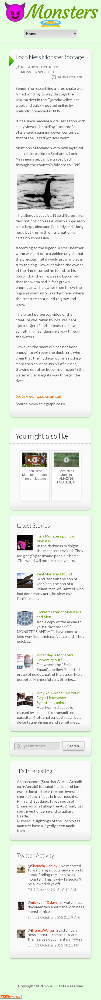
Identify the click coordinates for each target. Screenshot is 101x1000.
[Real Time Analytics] (11, 997)
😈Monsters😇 (51, 21)
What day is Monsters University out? (55, 657)
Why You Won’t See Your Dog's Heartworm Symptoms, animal (58, 698)
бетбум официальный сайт (39, 396)
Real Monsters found (54, 574)
